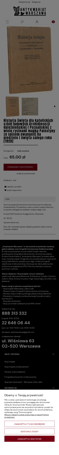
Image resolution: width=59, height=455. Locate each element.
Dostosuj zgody (29, 431)
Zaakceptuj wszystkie (29, 439)
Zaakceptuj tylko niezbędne (29, 424)
